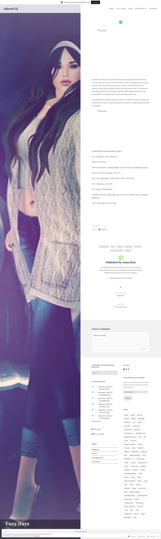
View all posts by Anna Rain (120, 278)
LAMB (126, 462)
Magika (143, 466)
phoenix (128, 250)
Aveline (98, 189)
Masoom (135, 470)
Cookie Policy (36, 535)
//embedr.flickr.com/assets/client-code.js (106, 151)
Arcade (132, 415)
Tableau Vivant (129, 503)
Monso (126, 477)
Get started (95, 2)
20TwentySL (104, 246)
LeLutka (133, 462)
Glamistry (144, 451)
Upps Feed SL (96, 461)
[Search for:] (105, 373)
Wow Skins (127, 517)
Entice (140, 444)
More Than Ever (113, 195)
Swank (137, 499)
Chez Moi (127, 426)
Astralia (139, 415)
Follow (128, 398)
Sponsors (153, 8)
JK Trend (138, 246)
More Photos (96, 421)
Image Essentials (134, 455)
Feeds (130, 8)
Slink (125, 492)
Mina (140, 473)
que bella (127, 488)
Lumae (126, 466)
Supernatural (128, 499)
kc (134, 459)
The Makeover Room (140, 167)
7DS (112, 246)
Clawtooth (136, 426)
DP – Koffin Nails (102, 178)
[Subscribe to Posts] (92, 429)
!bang (126, 415)
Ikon (125, 455)
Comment (143, 349)
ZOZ (134, 517)
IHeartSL (95, 453)
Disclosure (121, 8)
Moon (139, 477)
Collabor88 (127, 429)
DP (145, 437)
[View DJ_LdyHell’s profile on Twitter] (126, 369)
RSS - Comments (98, 434)
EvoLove (127, 448)
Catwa (140, 422)
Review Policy (141, 8)
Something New (142, 495)
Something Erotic (129, 495)
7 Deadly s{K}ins (113, 167)
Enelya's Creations (130, 444)
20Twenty (113, 156)
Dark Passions (128, 433)
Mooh (133, 477)
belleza (119, 246)
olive (145, 481)
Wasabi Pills (128, 514)
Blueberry (127, 422)
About (112, 8)
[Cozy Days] (121, 52)
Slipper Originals (135, 492)
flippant (126, 451)
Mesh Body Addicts (130, 473)
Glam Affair (135, 451)
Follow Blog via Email (134, 378)
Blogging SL (96, 449)
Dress (126, 440)
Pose (125, 484)
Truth (126, 510)
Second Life (141, 488)
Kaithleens (127, 459)
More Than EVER (116, 250)
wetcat (136, 514)
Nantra (139, 481)
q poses (138, 484)
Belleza (109, 173)
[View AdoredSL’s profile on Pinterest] (128, 369)
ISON (144, 455)
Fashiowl (140, 448)
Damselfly (137, 429)
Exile (133, 448)
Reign (134, 488)
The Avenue (139, 503)
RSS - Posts (97, 429)
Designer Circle (140, 433)
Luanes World (142, 462)
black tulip (141, 418)
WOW (143, 514)
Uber (131, 510)
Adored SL (11, 9)
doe (140, 437)
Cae (134, 422)
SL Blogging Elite (97, 457)
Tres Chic (140, 506)
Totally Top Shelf (129, 506)
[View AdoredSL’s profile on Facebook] (124, 369)
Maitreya (127, 470)
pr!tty (132, 484)
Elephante (100, 156)
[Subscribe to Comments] (92, 434)
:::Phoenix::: (100, 184)
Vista (137, 510)
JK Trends (100, 203)
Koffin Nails (140, 459)
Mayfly (142, 470)
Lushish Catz (135, 466)
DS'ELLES (133, 440)
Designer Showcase (130, 437)
